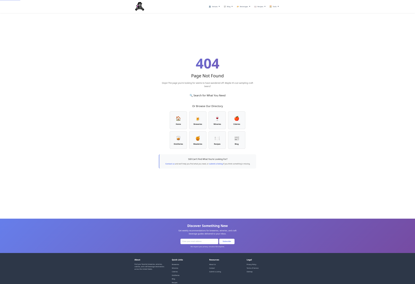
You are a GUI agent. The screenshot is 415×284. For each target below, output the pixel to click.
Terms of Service (253, 268)
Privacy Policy (251, 264)
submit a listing (216, 164)
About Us (212, 264)
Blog (173, 279)
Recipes (174, 283)
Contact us (170, 164)
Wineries (175, 268)
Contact (212, 268)
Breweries (175, 264)
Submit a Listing (215, 272)
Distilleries (176, 275)
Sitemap (250, 272)
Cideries (175, 272)
